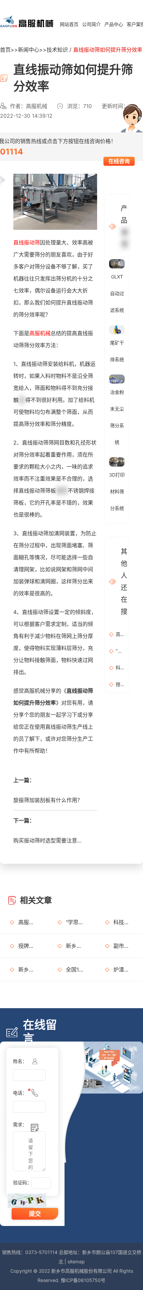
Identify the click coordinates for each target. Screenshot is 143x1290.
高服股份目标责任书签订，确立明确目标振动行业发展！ (120, 634)
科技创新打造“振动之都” (120, 667)
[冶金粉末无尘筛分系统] (117, 379)
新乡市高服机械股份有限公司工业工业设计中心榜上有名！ (75, 945)
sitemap (76, 1261)
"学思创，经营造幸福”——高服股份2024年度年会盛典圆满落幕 (120, 651)
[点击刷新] (27, 1201)
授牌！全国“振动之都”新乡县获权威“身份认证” (120, 684)
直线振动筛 (26, 242)
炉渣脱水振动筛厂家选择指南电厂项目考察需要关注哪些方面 (123, 969)
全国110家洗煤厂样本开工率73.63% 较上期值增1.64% (75, 969)
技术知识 (57, 49)
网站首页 (69, 24)
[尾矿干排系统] (117, 329)
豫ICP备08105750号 (83, 1280)
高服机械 (40, 333)
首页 (5, 49)
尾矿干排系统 (117, 351)
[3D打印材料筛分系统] (117, 461)
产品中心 (113, 24)
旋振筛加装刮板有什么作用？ (47, 800)
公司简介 (91, 24)
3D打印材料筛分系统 (117, 491)
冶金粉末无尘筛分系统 (117, 417)
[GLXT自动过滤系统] (117, 263)
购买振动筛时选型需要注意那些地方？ (48, 840)
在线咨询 (119, 161)
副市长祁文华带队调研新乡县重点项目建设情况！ (123, 945)
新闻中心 (28, 49)
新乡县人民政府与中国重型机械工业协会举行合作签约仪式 (28, 969)
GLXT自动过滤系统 (117, 293)
